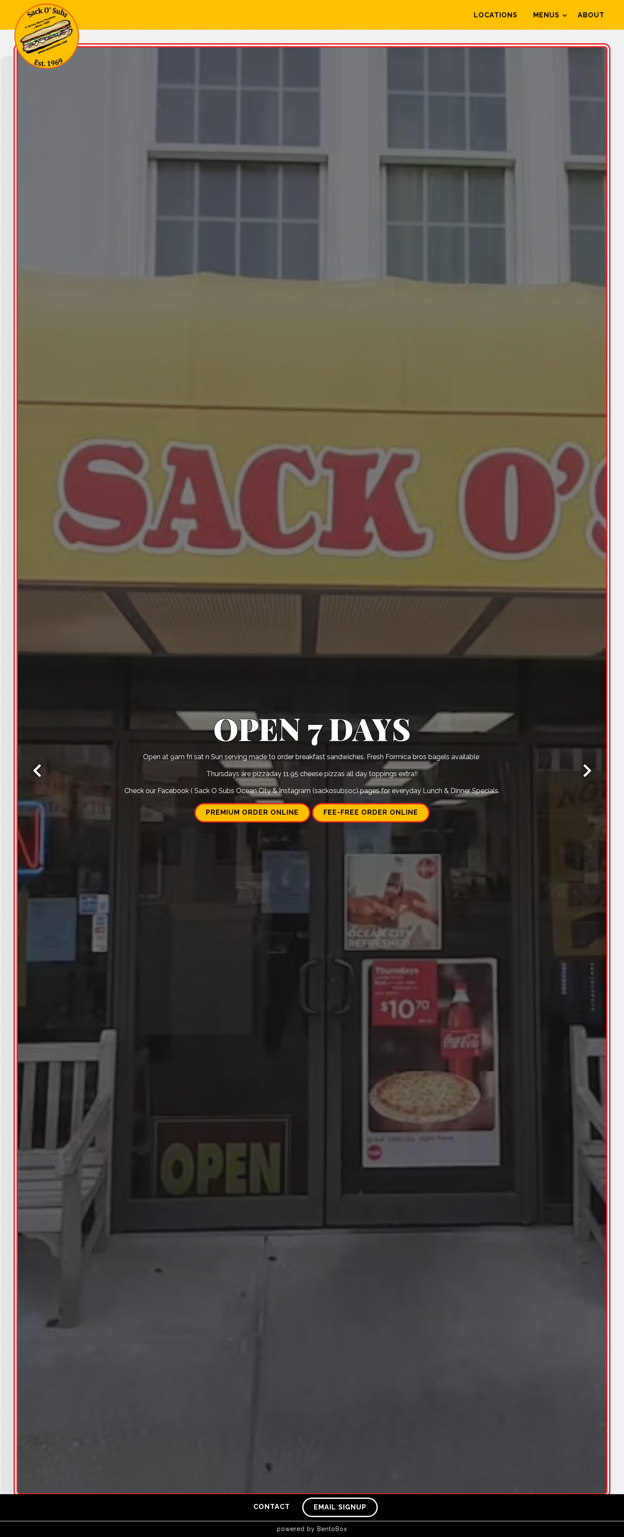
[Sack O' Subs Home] (47, 36)
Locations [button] (495, 15)
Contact (271, 1507)
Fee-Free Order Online (370, 812)
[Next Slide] (587, 770)
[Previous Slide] (37, 770)
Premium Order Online (252, 812)
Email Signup (340, 1507)
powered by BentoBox (312, 1529)
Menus (549, 15)
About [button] (591, 15)
